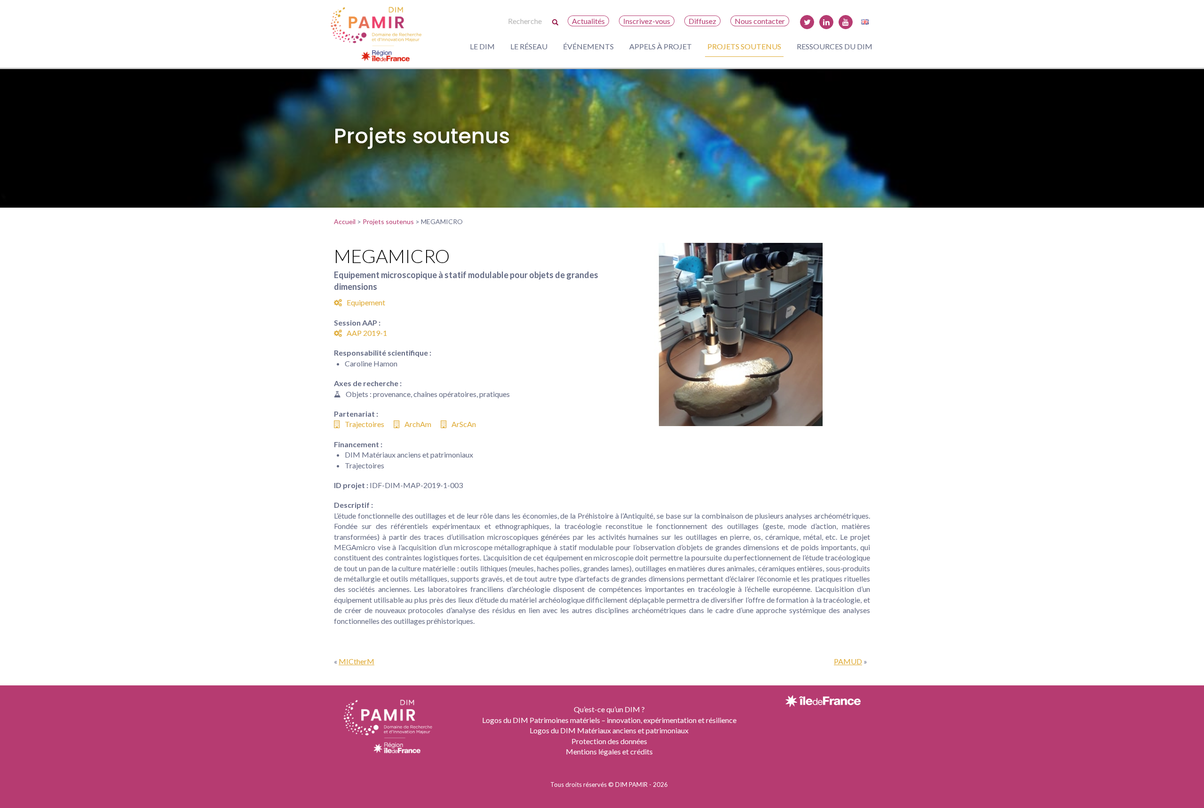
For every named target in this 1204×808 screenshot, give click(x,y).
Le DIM (482, 46)
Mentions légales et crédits (609, 751)
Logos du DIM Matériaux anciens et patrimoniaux (609, 730)
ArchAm (417, 424)
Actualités (588, 20)
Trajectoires (364, 424)
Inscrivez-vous (646, 20)
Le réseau (528, 46)
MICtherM (356, 661)
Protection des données (609, 741)
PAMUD (848, 661)
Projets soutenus (744, 46)
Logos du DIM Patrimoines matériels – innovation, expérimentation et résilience (609, 719)
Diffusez (702, 20)
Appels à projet (660, 46)
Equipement (366, 302)
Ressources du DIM (834, 46)
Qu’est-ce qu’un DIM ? (609, 709)
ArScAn (464, 424)
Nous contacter (760, 20)
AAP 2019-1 (367, 332)
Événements (588, 46)
